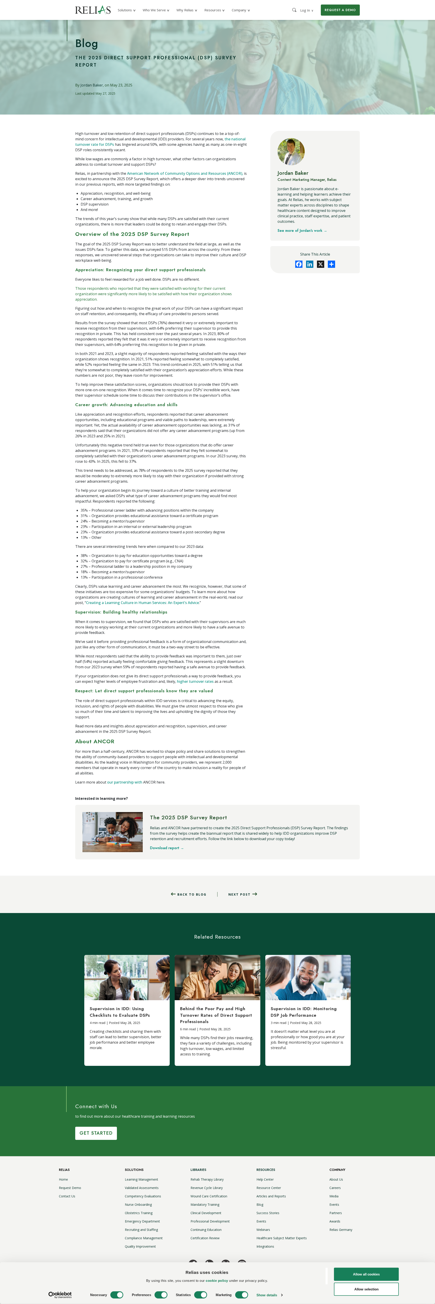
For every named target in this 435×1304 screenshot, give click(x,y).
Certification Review (205, 1238)
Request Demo (70, 1188)
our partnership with (125, 782)
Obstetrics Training (138, 1213)
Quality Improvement (140, 1246)
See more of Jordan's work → (302, 230)
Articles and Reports (271, 1196)
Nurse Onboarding (138, 1204)
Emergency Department (142, 1221)
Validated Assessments (142, 1188)
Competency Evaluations (143, 1196)
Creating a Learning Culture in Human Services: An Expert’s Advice (142, 602)
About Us (336, 1179)
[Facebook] (298, 264)
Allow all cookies (366, 1274)
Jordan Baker (91, 85)
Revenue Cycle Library (207, 1188)
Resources (265, 1169)
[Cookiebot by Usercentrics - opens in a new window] (60, 1295)
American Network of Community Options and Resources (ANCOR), (185, 173)
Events (261, 1221)
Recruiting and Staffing (141, 1229)
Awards (334, 1221)
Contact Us (67, 1196)
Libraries (198, 1169)
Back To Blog (191, 894)
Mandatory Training (205, 1204)
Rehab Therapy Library (207, 1179)
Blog (259, 1204)
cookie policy (217, 1280)
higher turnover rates (195, 681)
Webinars (263, 1229)
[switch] (161, 1295)
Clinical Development (206, 1213)
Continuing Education (206, 1229)
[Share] (331, 264)
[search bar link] (294, 10)
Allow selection (366, 1289)
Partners (335, 1213)
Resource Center (268, 1188)
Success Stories (267, 1213)
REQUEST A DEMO (340, 10)
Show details (266, 1295)
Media (333, 1196)
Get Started (96, 1133)
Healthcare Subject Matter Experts (281, 1238)
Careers (335, 1188)
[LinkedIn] (309, 264)
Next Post (239, 894)
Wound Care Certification (209, 1196)
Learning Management (141, 1179)
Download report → (167, 848)
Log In (307, 10)
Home (63, 1179)
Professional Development (210, 1221)
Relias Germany (340, 1229)
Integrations (265, 1246)
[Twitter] (320, 264)
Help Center (265, 1179)
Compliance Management (144, 1238)
